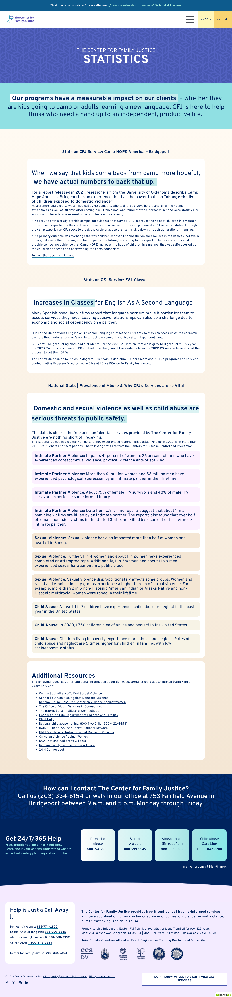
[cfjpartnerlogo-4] (123, 949)
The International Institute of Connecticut (69, 711)
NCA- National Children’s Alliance (63, 741)
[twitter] (13, 982)
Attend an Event (128, 940)
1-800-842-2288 (209, 849)
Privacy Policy (51, 976)
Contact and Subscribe (189, 940)
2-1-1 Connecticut (51, 750)
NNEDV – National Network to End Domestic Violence (76, 733)
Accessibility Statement (73, 976)
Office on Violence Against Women (63, 737)
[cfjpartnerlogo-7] (159, 949)
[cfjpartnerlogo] (141, 949)
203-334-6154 (56, 953)
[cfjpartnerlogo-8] (177, 949)
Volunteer (108, 940)
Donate (94, 940)
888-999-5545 (135, 849)
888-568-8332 (59, 937)
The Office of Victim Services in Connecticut (70, 707)
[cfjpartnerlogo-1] (105, 949)
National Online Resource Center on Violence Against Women (82, 702)
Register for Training (155, 940)
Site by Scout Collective (102, 976)
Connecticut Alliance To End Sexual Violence (70, 694)
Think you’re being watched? (79, 5)
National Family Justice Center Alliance (67, 745)
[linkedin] (26, 982)
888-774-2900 (47, 927)
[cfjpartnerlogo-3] (87, 949)
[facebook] (6, 982)
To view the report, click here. (53, 256)
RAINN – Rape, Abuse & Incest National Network (73, 728)
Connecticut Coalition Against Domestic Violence (74, 698)
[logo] (19, 17)
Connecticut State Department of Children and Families (78, 715)
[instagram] (20, 982)
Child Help (46, 719)
